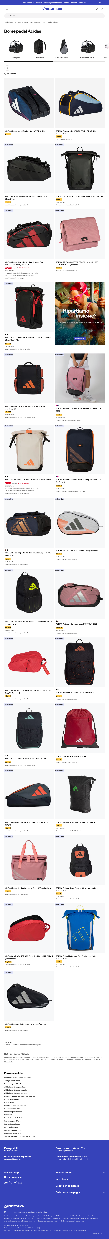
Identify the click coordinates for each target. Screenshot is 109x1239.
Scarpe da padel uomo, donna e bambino (19, 1136)
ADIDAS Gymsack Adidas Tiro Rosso (71, 756)
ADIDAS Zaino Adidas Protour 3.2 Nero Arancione (77, 888)
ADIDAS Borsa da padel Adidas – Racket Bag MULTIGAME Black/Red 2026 (24, 263)
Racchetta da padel (11, 1057)
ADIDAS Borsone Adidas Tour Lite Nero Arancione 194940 (26, 823)
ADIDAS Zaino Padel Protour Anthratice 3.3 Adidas (26, 758)
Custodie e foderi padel (64, 58)
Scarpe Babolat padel (12, 1124)
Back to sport (79, 338)
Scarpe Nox (8, 1115)
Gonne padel (9, 1102)
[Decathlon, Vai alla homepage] (52, 8)
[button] (37, 273)
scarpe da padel (39, 1057)
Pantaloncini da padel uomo (15, 1105)
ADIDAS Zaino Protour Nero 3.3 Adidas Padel (75, 692)
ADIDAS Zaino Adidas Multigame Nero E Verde (75, 822)
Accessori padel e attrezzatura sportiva (19, 1096)
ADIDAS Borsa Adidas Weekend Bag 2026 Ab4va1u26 (28, 888)
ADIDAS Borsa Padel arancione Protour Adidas (25, 406)
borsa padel (75, 1057)
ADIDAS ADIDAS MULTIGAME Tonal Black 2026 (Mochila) (79, 196)
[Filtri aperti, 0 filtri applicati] (7, 68)
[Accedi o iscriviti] (97, 9)
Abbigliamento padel (12, 1081)
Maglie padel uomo (11, 1099)
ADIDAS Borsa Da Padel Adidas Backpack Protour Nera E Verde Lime (28, 623)
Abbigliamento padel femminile (16, 1090)
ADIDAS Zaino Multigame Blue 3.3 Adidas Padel (76, 956)
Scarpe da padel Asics (12, 1121)
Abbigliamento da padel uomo (15, 1087)
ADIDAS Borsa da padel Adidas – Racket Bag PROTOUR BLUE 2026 (28, 554)
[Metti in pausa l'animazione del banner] (99, 2)
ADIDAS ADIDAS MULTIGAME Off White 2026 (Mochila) (28, 479)
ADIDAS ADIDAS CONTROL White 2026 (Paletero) (77, 551)
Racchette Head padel (12, 1133)
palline (29, 1057)
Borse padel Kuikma (87, 58)
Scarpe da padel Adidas (13, 1084)
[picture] (29, 103)
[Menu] (6, 9)
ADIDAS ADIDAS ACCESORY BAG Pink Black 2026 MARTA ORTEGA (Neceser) (77, 263)
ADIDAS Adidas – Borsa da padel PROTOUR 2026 (76, 624)
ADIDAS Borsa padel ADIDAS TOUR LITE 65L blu (76, 131)
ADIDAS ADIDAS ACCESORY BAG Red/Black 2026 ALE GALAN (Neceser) (28, 691)
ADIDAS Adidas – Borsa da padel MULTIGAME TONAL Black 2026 (27, 197)
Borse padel (16, 58)
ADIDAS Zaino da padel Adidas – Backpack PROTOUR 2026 (78, 409)
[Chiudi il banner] (103, 2)
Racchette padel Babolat (13, 1118)
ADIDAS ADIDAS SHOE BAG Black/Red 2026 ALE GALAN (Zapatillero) (29, 957)
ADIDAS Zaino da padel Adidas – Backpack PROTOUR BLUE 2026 (78, 480)
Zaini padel (40, 58)
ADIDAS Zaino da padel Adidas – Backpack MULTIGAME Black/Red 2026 (28, 338)
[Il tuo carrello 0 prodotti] (102, 9)
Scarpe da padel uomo (12, 1130)
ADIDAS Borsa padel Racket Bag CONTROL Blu (25, 131)
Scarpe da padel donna (13, 1112)
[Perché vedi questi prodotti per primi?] (5, 74)
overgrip (23, 1057)
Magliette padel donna (13, 1108)
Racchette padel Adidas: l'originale (17, 1078)
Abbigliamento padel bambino (15, 1093)
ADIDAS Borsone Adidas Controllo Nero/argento (26, 1024)
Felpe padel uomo (11, 1127)
